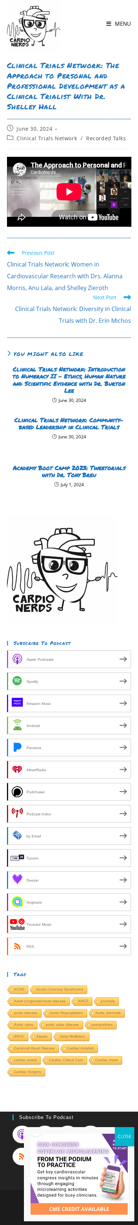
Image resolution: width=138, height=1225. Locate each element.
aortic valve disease (62, 1025)
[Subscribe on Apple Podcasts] (22, 1134)
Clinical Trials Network (47, 138)
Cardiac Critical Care (66, 1060)
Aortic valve (23, 1025)
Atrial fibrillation (72, 1036)
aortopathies (102, 1025)
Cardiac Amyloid (80, 1048)
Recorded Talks (106, 138)
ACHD (19, 989)
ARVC (19, 1036)
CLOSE (124, 1136)
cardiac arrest (25, 1060)
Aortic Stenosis (108, 1013)
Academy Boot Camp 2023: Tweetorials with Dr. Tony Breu (69, 471)
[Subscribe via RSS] (22, 1156)
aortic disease (26, 1013)
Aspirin (42, 1036)
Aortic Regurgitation (66, 1013)
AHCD (83, 1001)
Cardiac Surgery (27, 1072)
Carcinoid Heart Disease (34, 1048)
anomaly (107, 1001)
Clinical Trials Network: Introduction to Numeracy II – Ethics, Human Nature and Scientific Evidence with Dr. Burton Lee (69, 380)
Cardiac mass (106, 1060)
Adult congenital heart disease (40, 1001)
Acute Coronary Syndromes (59, 989)
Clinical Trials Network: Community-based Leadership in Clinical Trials (69, 423)
